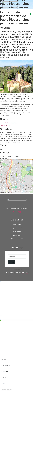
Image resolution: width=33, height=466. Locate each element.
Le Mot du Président (7, 389)
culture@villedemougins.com (9, 123)
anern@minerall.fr (23, 273)
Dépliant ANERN (17, 235)
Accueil (4, 359)
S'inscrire (11, 262)
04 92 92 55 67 (5, 125)
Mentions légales (17, 224)
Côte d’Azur (5, 371)
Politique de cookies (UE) (17, 238)
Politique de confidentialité (17, 228)
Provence (4, 377)
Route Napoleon (6, 365)
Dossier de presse (17, 231)
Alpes (3, 383)
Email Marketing (14, 269)
